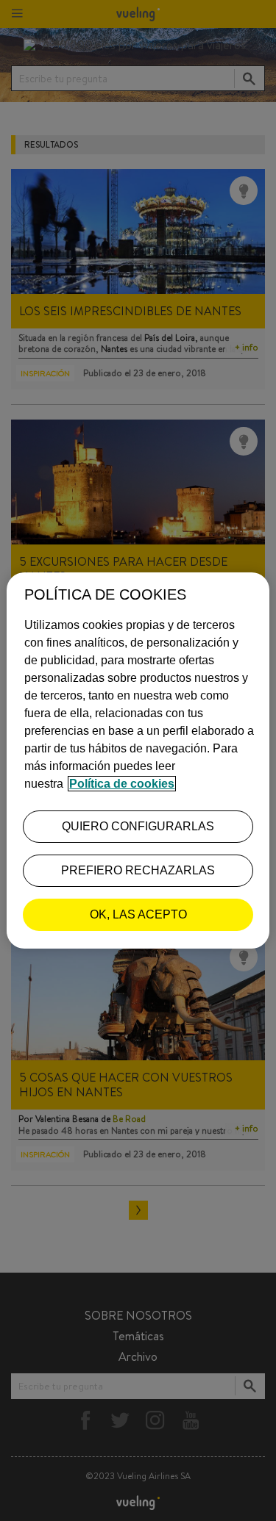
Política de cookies (121, 783)
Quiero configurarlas (138, 826)
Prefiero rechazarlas (138, 870)
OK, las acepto (138, 914)
